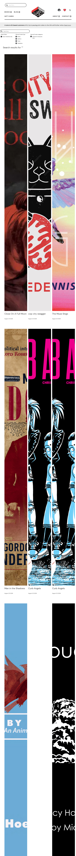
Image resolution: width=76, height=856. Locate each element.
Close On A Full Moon (15, 313)
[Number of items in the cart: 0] (70, 10)
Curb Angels (34, 588)
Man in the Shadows (14, 588)
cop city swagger (37, 313)
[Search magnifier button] (2, 31)
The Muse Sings (60, 313)
